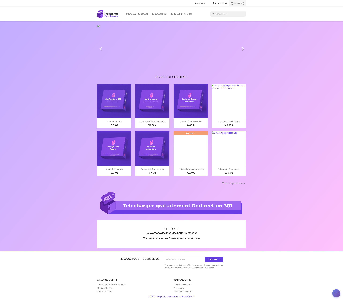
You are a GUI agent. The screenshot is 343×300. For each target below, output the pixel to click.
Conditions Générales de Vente (111, 284)
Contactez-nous (105, 291)
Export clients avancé (190, 121)
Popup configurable (114, 169)
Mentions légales (105, 288)
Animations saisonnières (152, 169)
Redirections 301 (114, 121)
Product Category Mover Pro (190, 169)
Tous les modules (137, 13)
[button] (108, 47)
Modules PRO (159, 13)
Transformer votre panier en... (152, 121)
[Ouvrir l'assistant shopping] (336, 293)
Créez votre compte (183, 291)
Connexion (179, 288)
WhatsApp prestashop (228, 169)
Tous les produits (234, 183)
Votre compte (182, 279)
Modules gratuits (181, 13)
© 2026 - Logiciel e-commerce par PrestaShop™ (171, 296)
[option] (171, 47)
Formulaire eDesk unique (228, 121)
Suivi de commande (182, 284)
